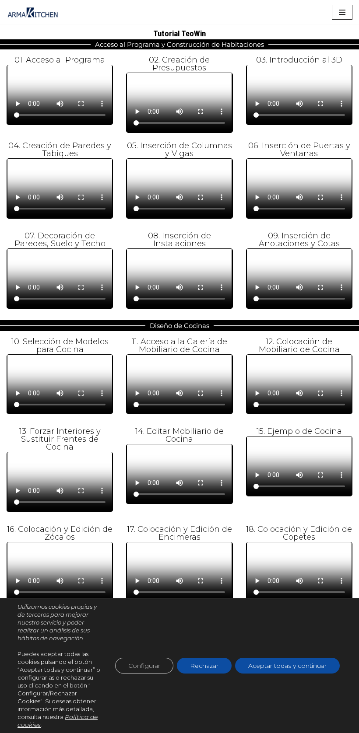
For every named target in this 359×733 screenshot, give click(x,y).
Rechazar (204, 666)
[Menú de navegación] (342, 12)
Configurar (33, 693)
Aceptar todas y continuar (287, 666)
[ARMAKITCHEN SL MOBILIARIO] (33, 12)
